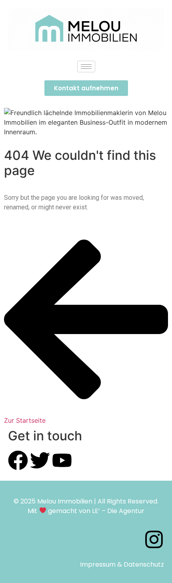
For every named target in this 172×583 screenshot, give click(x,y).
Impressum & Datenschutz (122, 564)
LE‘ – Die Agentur (118, 510)
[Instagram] (154, 539)
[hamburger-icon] (86, 66)
